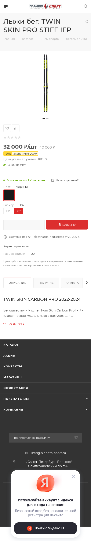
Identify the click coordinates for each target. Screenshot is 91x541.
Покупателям (16, 398)
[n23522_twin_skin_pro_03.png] (45, 83)
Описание (17, 282)
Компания (13, 409)
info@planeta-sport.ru (48, 453)
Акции (9, 355)
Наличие (46, 282)
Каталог (11, 344)
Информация (15, 388)
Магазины (12, 377)
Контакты (12, 366)
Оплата (72, 282)
